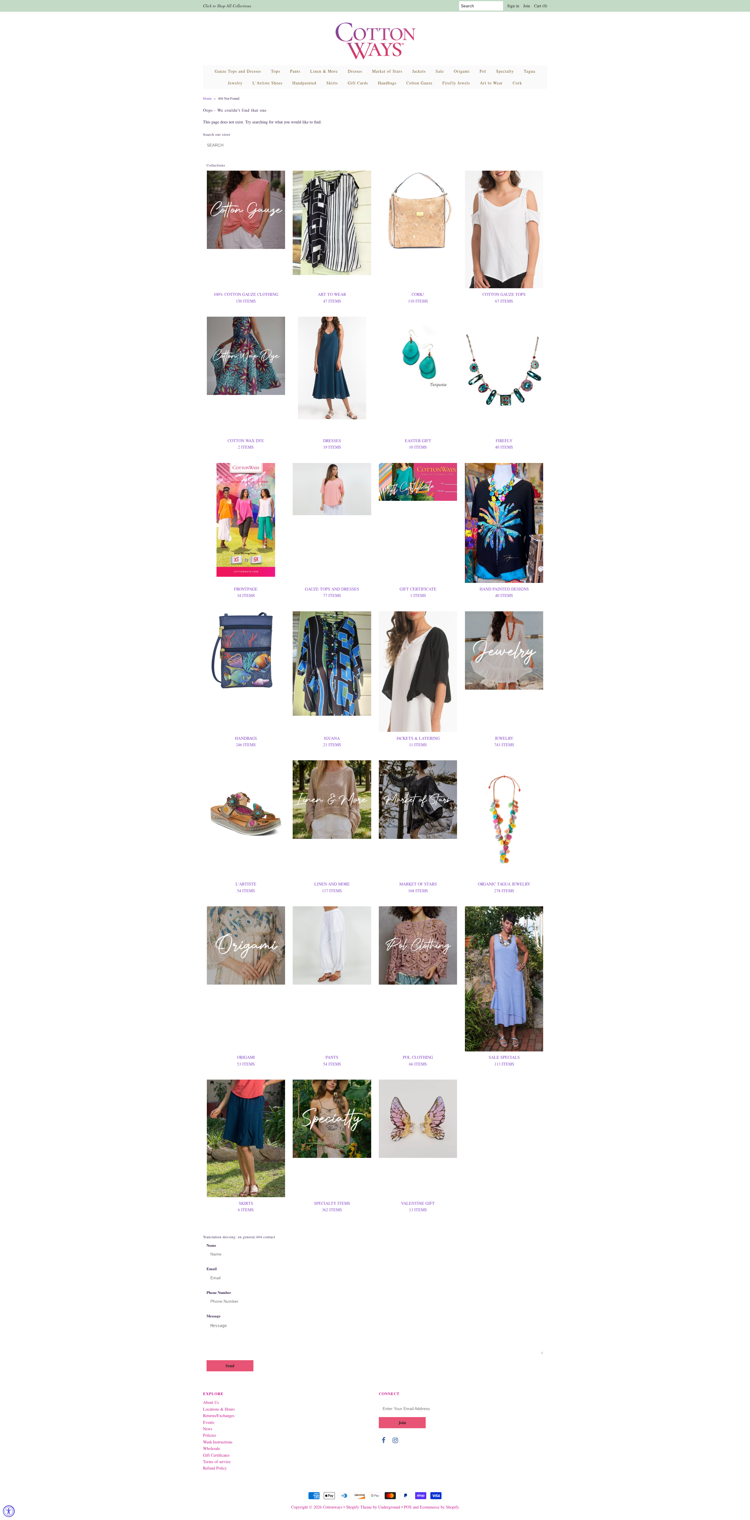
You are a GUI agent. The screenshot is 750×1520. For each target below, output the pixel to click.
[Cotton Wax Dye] (246, 356)
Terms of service (217, 1461)
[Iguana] (332, 663)
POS (408, 1507)
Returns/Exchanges (218, 1415)
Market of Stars (387, 71)
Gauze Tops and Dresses (238, 71)
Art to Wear (491, 83)
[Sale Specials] (504, 978)
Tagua (529, 71)
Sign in (513, 6)
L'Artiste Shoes (267, 83)
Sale (440, 71)
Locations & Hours (219, 1409)
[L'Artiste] (246, 799)
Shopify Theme (359, 1507)
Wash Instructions (217, 1442)
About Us (211, 1402)
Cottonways (332, 1507)
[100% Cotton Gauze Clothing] (246, 210)
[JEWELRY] (504, 650)
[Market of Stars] (418, 799)
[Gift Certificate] (418, 482)
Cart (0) (540, 6)
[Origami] (246, 945)
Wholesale (211, 1448)
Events (208, 1422)
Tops (275, 71)
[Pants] (332, 945)
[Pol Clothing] (418, 945)
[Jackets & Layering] (418, 671)
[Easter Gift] (418, 353)
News (207, 1428)
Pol (483, 71)
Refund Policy (215, 1468)
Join (526, 6)
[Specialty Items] (332, 1119)
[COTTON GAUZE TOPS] (504, 229)
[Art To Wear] (332, 223)
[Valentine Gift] (418, 1119)
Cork (517, 83)
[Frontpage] (246, 520)
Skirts (332, 83)
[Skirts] (246, 1138)
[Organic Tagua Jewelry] (504, 819)
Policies (209, 1435)
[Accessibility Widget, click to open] (9, 1511)
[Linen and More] (332, 799)
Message (214, 1316)
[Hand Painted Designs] (504, 523)
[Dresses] (332, 368)
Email (212, 1268)
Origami (462, 71)
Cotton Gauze (419, 83)
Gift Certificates (216, 1455)
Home (207, 98)
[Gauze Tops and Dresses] (332, 489)
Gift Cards (358, 83)
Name (211, 1245)
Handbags (387, 83)
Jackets (419, 71)
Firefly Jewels (456, 83)
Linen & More (324, 71)
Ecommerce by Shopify (439, 1507)
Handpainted (304, 83)
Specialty (505, 71)
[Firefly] (504, 376)
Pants (295, 71)
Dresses (355, 71)
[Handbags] (246, 650)
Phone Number (219, 1292)
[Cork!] (418, 210)
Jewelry (235, 83)
